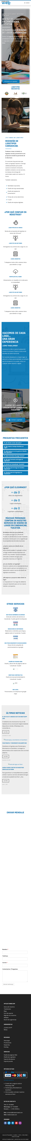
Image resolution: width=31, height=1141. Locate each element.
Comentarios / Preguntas (10, 969)
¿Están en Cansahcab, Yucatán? (14, 464)
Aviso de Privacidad (7, 1135)
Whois (5, 1030)
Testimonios (7, 1009)
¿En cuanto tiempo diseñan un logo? (14, 447)
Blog (5, 1011)
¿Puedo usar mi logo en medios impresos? (14, 468)
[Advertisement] (15, 62)
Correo (4, 962)
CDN (20, 1135)
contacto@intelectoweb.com (14, 1112)
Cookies (15, 1135)
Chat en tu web (15, 1136)
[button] (4, 93)
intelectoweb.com (12, 1115)
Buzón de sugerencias (10, 1019)
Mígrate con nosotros (10, 1015)
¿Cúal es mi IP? (8, 1027)
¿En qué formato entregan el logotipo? (13, 460)
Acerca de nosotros (9, 1007)
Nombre (5, 949)
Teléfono (5, 956)
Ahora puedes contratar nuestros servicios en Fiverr (13, 768)
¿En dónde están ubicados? (13, 443)
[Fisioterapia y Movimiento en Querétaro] (15, 740)
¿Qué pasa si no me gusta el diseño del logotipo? (15, 451)
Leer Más (6, 732)
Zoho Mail (24, 1135)
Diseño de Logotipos (10, 1057)
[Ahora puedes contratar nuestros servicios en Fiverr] (15, 764)
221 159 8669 (10, 1104)
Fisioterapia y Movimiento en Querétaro (14, 743)
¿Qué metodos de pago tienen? (14, 456)
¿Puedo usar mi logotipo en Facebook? (13, 473)
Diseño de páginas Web (10, 1055)
